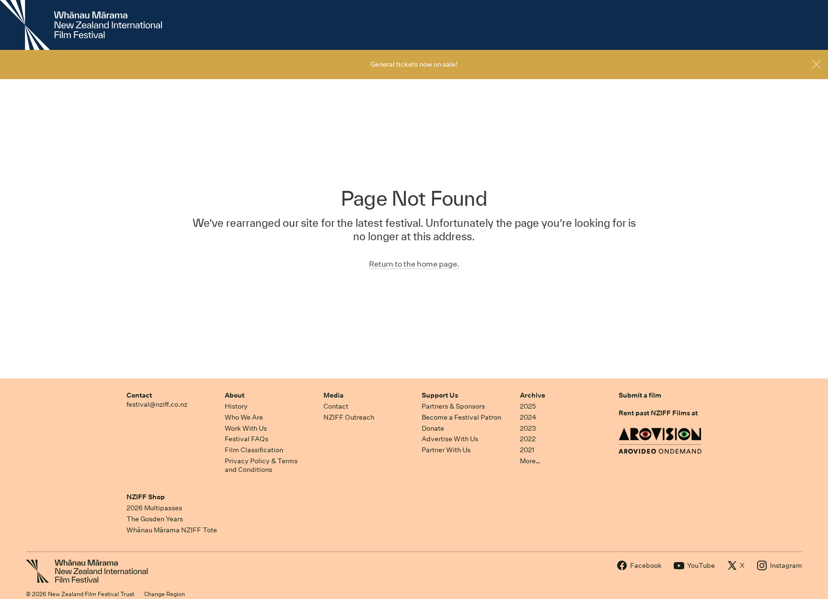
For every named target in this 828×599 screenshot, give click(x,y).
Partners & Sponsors (453, 406)
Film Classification (254, 450)
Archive (532, 395)
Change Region (164, 594)
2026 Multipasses (154, 508)
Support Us (440, 395)
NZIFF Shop (145, 497)
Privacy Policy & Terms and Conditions (261, 465)
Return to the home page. (414, 264)
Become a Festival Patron (461, 417)
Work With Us (246, 428)
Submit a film (640, 395)
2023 (528, 428)
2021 (527, 450)
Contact (139, 395)
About (234, 395)
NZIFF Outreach (348, 417)
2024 (528, 417)
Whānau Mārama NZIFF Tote (171, 530)
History (236, 406)
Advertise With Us (450, 439)
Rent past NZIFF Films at (658, 413)
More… (530, 461)
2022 (528, 439)
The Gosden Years (154, 519)
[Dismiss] (816, 64)
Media (333, 395)
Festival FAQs (246, 439)
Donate (433, 428)
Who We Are (244, 417)
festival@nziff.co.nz (156, 404)
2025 (528, 406)
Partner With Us (446, 450)
